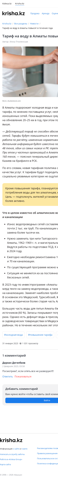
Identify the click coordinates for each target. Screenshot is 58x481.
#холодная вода (13, 334)
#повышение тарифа (40, 334)
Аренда (45, 13)
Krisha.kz (6, 23)
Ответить (7, 376)
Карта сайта (5, 464)
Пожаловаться (23, 376)
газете (24, 448)
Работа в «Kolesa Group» (11, 459)
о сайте (16, 448)
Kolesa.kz (7, 4)
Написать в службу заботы (12, 454)
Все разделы (20, 23)
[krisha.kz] (11, 440)
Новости (34, 23)
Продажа (34, 13)
